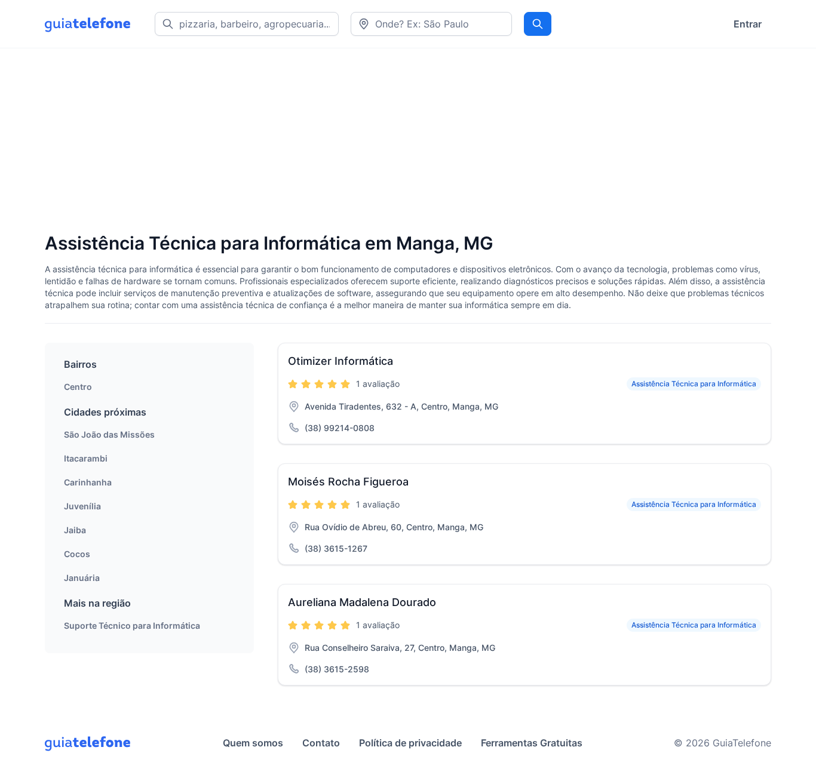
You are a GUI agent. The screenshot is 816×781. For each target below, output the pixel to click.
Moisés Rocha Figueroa (348, 481)
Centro (78, 387)
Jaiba (75, 530)
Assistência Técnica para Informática (693, 383)
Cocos (77, 554)
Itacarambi (86, 458)
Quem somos (253, 743)
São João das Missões (109, 434)
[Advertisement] (403, 141)
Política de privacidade (410, 743)
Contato (321, 743)
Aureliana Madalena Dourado (362, 602)
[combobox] (431, 24)
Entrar (748, 24)
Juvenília (82, 506)
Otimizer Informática (340, 361)
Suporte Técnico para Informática (132, 625)
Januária (82, 578)
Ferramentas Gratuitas (531, 743)
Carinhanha (88, 482)
